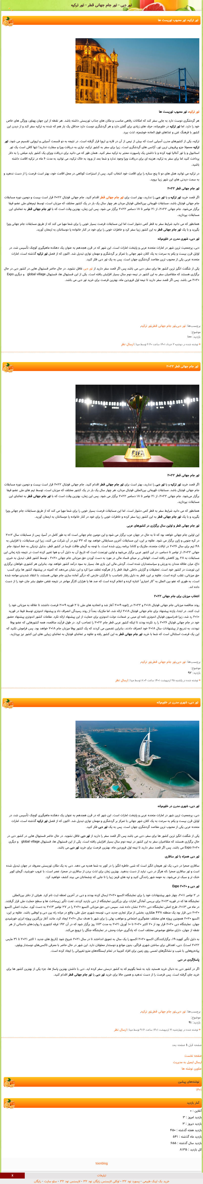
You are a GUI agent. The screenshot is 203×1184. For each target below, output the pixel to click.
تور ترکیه (194, 111)
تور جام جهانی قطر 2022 (182, 366)
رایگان (37, 1181)
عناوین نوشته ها (192, 1068)
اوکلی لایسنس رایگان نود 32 (101, 1181)
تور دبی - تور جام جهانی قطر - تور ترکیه (101, 5)
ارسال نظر (127, 344)
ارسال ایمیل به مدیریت (187, 1062)
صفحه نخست (193, 1055)
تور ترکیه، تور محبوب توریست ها (178, 20)
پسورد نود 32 (131, 1181)
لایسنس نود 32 (70, 1181)
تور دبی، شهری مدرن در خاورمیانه (177, 702)
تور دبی (88, 268)
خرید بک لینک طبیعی (156, 1181)
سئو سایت (50, 1181)
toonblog (102, 1163)
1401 (199, 1089)
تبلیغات (101, 1175)
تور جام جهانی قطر (112, 197)
